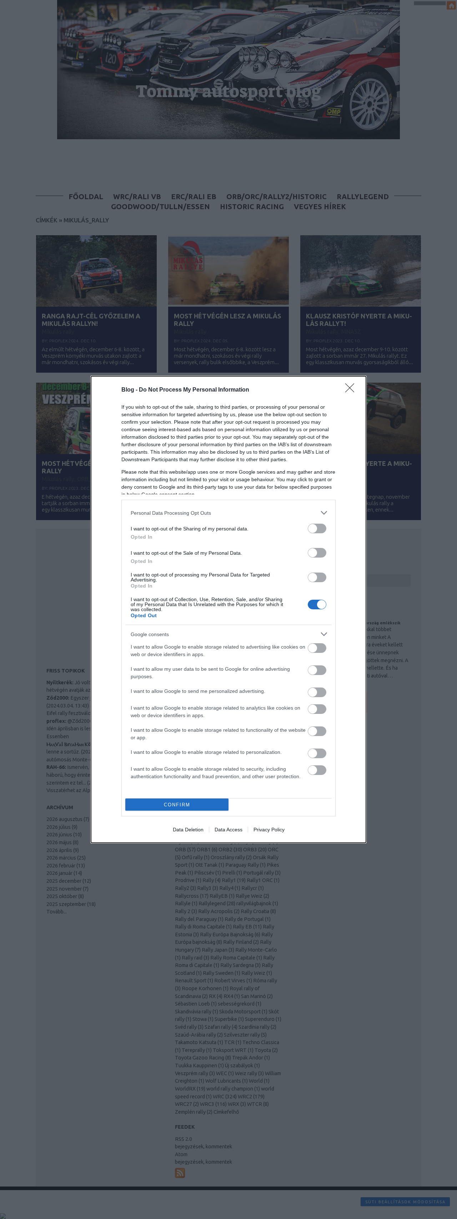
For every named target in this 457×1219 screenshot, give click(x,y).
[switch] (317, 528)
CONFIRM (177, 804)
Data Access (228, 829)
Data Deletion (188, 829)
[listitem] (228, 513)
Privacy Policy (269, 829)
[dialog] (228, 609)
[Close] (352, 390)
